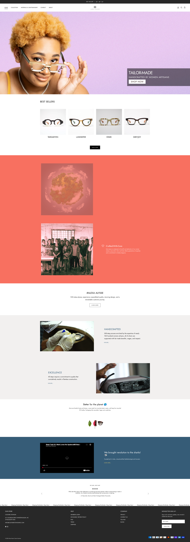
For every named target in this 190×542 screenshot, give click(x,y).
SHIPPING (73, 524)
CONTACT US (124, 517)
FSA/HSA (123, 519)
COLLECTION (14, 7)
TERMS (72, 522)
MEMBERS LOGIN (75, 514)
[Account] (178, 7)
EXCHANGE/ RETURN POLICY (78, 517)
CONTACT (43, 7)
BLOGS (122, 522)
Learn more (94, 305)
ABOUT (51, 7)
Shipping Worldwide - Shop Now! (11, 505)
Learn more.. (107, 462)
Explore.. (106, 342)
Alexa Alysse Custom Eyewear (15, 538)
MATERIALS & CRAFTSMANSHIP (29, 7)
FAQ (72, 519)
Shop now (95, 147)
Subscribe (167, 526)
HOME (6, 7)
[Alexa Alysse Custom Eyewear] (95, 7)
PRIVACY (123, 514)
